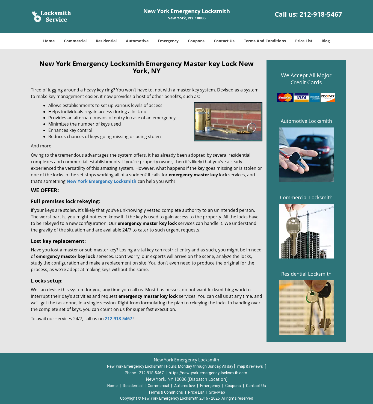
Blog (326, 40)
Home (49, 40)
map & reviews (250, 366)
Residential (106, 40)
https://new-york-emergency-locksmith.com (208, 373)
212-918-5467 (321, 14)
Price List (303, 40)
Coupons (196, 40)
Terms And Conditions (265, 40)
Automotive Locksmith (306, 121)
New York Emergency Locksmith (102, 181)
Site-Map (217, 392)
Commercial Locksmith (306, 197)
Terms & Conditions (165, 392)
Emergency (168, 40)
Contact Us (224, 40)
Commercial (75, 40)
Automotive (137, 40)
